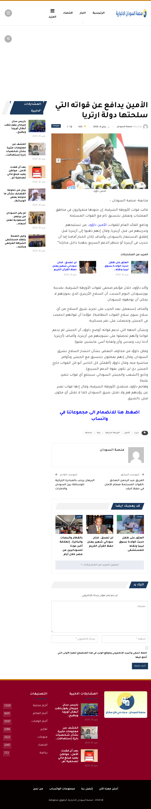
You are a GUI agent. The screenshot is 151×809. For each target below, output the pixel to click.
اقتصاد (68, 13)
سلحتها (88, 433)
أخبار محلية (40, 705)
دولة (99, 433)
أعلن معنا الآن (108, 789)
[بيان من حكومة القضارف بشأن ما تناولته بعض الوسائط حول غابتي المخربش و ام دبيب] (37, 195)
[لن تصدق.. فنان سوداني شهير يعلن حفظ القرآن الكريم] (87, 267)
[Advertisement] (117, 55)
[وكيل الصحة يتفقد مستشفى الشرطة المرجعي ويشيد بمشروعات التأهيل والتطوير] (37, 241)
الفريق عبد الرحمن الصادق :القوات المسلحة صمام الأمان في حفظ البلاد (124, 484)
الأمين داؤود (98, 225)
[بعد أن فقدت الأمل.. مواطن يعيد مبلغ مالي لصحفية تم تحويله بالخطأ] (37, 172)
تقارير (78, 517)
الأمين (127, 433)
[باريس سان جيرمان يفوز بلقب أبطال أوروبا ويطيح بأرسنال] (37, 126)
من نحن (38, 789)
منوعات (56, 126)
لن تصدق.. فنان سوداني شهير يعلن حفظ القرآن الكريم (64, 266)
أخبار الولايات (39, 721)
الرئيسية (99, 13)
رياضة (43, 753)
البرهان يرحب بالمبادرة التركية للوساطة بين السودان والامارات (75, 484)
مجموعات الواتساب (62, 789)
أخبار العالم (40, 713)
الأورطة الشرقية (112, 433)
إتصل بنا (87, 789)
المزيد (52, 17)
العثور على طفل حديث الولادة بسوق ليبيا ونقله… (117, 266)
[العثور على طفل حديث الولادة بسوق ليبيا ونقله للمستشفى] (139, 267)
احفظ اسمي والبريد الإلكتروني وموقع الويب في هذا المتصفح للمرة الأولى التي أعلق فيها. (102, 655)
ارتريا (136, 433)
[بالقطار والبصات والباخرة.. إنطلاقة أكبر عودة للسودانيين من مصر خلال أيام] (69, 524)
